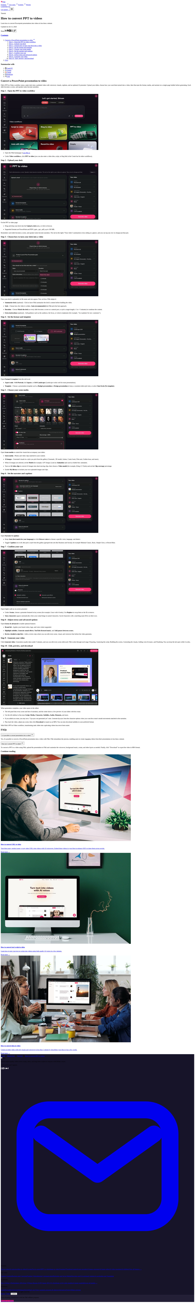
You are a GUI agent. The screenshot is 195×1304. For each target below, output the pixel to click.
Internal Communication (45, 1276)
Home (3, 1056)
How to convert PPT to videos (35, 1056)
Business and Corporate (19, 1276)
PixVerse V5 (25, 1283)
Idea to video (22, 1269)
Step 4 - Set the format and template (20, 47)
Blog (10, 1290)
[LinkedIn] (3, 1068)
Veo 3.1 (3, 1283)
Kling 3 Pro (9, 1283)
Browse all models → (90, 1283)
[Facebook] (8, 1068)
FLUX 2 (50, 1283)
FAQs (26, 1290)
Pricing (28, 5)
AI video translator (115, 1269)
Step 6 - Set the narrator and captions (20, 51)
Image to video (54, 1269)
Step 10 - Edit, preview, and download (21, 58)
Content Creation (6, 1276)
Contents (4, 35)
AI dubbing (125, 1269)
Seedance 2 (17, 1283)
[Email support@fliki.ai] (97, 1262)
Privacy (3, 1294)
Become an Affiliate (7, 1301)
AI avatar (29, 1269)
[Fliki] (1, 1058)
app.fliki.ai (26, 153)
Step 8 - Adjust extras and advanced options (23, 55)
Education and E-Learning (79, 1276)
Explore (20, 5)
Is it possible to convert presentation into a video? (16, 735)
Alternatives (62, 1290)
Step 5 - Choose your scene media (20, 49)
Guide (3, 1290)
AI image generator (93, 1269)
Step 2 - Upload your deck (17, 44)
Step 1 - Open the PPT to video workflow (22, 42)
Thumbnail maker (71, 1269)
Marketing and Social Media (62, 1276)
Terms (8, 1294)
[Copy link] (14, 30)
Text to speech (36, 1269)
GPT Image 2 (43, 1283)
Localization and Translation (105, 1276)
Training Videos (32, 1276)
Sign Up (7, 6)
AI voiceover (13, 1269)
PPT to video (45, 1269)
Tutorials (20, 1056)
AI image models (78, 1283)
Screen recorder (82, 1269)
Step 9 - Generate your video (18, 56)
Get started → (5, 10)
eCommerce (92, 1276)
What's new (31, 1290)
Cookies (13, 1294)
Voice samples (40, 1290)
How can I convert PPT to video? (11, 744)
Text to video (5, 1269)
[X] (5, 1068)
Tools (68, 1290)
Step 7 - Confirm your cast (17, 53)
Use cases (12, 5)
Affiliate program (75, 1290)
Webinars (21, 1290)
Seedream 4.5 (57, 1283)
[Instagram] (1, 1068)
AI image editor (104, 1269)
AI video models (67, 1283)
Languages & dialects (51, 1290)
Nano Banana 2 (34, 1283)
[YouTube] (6, 1068)
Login (3, 6)
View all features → (135, 1269)
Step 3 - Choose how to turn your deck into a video (25, 45)
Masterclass (11, 1056)
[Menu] (12, 9)
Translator (62, 1269)
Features (3, 5)
